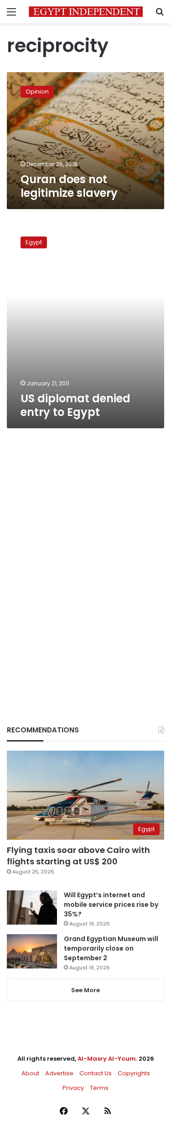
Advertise (59, 1073)
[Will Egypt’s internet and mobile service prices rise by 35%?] (32, 907)
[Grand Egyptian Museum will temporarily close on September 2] (32, 951)
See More (85, 990)
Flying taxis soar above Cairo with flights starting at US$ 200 (78, 855)
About (30, 1073)
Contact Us (95, 1073)
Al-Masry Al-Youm (107, 1058)
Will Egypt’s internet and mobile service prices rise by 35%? (111, 904)
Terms (99, 1088)
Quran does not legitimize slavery (69, 186)
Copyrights (134, 1073)
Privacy (73, 1088)
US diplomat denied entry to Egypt (75, 405)
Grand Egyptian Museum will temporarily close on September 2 (111, 948)
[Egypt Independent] (86, 11)
